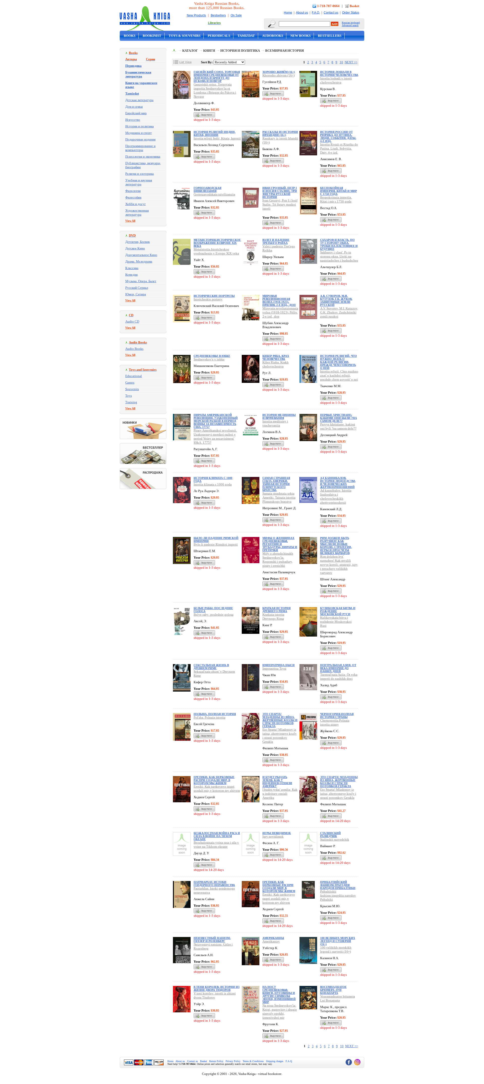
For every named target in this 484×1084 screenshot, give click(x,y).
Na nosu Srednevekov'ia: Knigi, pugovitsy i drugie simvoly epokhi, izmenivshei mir (279, 1011)
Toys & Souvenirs (184, 36)
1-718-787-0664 (328, 6)
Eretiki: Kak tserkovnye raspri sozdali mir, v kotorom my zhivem (217, 788)
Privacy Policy (233, 1061)
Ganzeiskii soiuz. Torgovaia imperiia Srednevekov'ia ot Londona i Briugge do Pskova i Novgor (215, 90)
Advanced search (350, 25)
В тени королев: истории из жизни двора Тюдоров (216, 988)
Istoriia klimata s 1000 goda (213, 484)
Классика (131, 268)
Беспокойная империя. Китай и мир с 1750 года (338, 190)
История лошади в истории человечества (339, 73)
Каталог (190, 50)
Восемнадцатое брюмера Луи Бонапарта (333, 989)
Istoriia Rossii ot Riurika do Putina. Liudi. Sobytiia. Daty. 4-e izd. (339, 148)
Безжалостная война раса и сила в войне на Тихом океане (217, 836)
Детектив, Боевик (137, 242)
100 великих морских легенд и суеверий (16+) (337, 941)
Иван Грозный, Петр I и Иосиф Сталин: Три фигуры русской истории (279, 192)
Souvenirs (132, 389)
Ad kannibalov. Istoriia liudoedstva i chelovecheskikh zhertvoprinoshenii (335, 496)
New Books (300, 36)
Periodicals (219, 36)
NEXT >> (351, 62)
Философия (133, 197)
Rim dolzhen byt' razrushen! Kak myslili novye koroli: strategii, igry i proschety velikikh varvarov (339, 565)
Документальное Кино (141, 255)
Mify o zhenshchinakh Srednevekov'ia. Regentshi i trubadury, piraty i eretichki (277, 559)
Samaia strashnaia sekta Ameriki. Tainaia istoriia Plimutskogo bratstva (278, 497)
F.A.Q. (316, 12)
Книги (209, 50)
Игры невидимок (276, 833)
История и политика (139, 126)
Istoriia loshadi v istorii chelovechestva (336, 80)
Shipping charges (274, 1061)
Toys (128, 395)
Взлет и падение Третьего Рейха (275, 241)
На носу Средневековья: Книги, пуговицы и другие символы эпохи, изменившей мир (279, 994)
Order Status (350, 12)
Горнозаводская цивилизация (207, 189)
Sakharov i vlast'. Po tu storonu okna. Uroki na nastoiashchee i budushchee (339, 256)
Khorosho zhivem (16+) (278, 75)
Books (129, 36)
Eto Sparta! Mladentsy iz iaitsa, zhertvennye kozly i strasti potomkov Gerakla (279, 736)
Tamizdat (246, 36)
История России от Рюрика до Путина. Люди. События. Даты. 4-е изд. (338, 136)
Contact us (331, 12)
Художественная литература (137, 212)
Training (131, 402)
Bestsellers (218, 15)
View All (130, 220)
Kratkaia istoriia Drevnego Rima (273, 616)
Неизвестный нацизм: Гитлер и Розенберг (212, 939)
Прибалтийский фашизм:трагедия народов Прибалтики (337, 885)
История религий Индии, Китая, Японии (214, 133)
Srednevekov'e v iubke (209, 359)
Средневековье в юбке (212, 355)
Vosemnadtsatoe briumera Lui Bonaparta (337, 998)
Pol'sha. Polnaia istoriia (209, 717)
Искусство (132, 120)
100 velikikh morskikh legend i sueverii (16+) (335, 949)
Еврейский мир (136, 113)
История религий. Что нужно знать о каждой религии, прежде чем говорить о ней (338, 361)
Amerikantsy (271, 941)
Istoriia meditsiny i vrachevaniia (275, 423)
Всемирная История (284, 50)
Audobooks (272, 36)
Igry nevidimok (273, 836)
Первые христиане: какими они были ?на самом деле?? (338, 417)
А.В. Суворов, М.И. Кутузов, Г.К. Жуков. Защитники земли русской (336, 300)
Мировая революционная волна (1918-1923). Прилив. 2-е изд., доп (279, 300)
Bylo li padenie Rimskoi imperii (216, 544)
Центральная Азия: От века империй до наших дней (338, 668)
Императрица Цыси (278, 665)
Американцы (273, 937)
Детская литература (139, 100)
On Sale (236, 15)
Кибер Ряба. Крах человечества (275, 357)
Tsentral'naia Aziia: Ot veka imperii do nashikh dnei (338, 676)
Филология (133, 191)
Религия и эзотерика (139, 174)
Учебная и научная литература (138, 182)
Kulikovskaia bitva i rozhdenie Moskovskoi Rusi (336, 621)
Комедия (131, 274)
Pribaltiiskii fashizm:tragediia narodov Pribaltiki (338, 895)
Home (288, 12)
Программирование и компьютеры (140, 148)
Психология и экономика (142, 156)
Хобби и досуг (135, 204)
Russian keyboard (351, 22)
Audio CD (132, 321)
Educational (133, 376)
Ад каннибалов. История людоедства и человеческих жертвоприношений (337, 482)
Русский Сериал (136, 288)
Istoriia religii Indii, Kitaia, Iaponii (217, 138)
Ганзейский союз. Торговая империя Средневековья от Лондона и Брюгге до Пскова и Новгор (217, 76)
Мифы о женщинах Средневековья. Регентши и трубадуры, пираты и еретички (279, 544)
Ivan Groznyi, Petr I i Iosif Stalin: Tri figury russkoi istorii (279, 204)
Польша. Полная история (215, 714)
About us (302, 12)
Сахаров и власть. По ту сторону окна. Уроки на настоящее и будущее (339, 244)
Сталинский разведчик (330, 835)
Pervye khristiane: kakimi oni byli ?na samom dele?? (338, 426)
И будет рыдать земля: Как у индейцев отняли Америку (277, 782)
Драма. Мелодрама (138, 261)
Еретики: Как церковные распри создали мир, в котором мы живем (214, 780)
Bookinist (152, 36)
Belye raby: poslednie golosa (213, 614)
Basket (354, 6)
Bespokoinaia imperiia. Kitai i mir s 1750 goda (336, 199)
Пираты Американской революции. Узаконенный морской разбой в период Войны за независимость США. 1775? (216, 421)
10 (341, 62)
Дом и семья (134, 106)
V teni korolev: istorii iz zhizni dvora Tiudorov (215, 995)
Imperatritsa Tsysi (274, 668)
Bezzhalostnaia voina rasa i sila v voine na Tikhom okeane (216, 844)
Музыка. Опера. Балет (140, 281)
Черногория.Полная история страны (337, 715)
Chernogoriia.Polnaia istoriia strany (334, 722)
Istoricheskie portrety (208, 299)
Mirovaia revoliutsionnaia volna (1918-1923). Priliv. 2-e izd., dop (280, 312)
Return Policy (216, 1061)
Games (129, 382)
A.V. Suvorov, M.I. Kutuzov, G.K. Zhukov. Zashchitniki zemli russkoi (339, 312)
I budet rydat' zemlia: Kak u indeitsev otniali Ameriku (279, 794)
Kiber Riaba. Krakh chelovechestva (275, 364)
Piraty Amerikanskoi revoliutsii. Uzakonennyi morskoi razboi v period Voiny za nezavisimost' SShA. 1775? (215, 436)
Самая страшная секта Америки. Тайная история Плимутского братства (276, 484)
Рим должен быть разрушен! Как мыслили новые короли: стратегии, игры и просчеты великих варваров (336, 545)
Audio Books (134, 349)
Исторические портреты (214, 295)
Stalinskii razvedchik (334, 839)
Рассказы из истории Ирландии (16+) (280, 133)
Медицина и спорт (138, 133)
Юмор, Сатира (135, 294)
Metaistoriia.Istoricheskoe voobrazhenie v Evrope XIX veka (216, 251)
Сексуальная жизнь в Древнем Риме (211, 667)
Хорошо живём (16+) (278, 71)
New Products (196, 15)
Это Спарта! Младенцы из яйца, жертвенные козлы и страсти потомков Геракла (279, 720)
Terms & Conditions (253, 1061)
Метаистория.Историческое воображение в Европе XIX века (217, 242)
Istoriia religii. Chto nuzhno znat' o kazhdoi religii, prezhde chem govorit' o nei (339, 375)
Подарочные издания (140, 139)
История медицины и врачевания (279, 416)
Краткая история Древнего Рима (276, 610)
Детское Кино (135, 248)
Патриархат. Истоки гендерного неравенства (214, 883)
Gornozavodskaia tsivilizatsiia (214, 194)
